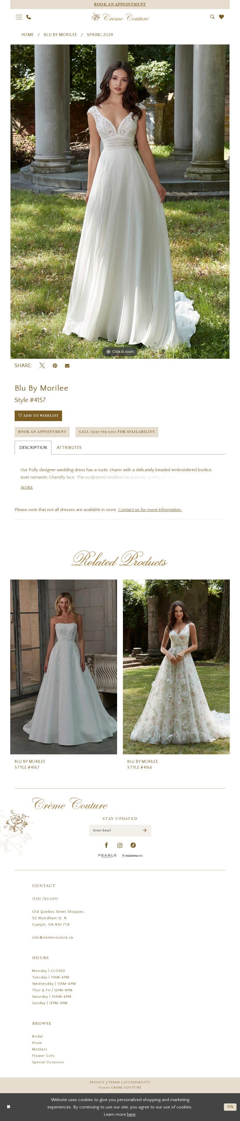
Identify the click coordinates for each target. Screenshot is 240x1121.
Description (33, 447)
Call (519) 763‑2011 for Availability (117, 432)
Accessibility (137, 1082)
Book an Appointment (42, 432)
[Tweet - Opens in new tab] (42, 366)
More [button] (27, 488)
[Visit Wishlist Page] (221, 16)
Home (27, 34)
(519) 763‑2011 (45, 899)
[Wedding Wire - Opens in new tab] (132, 855)
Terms (114, 1082)
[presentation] (63, 667)
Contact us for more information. (150, 509)
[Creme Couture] (120, 17)
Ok (230, 1107)
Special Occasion (48, 1062)
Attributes (69, 447)
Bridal (37, 1036)
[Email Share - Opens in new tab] (67, 366)
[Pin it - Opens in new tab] (54, 366)
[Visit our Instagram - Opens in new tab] (120, 845)
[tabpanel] (120, 201)
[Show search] (212, 17)
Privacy (97, 1082)
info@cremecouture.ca (52, 937)
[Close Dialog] (9, 1107)
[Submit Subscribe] (145, 830)
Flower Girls (43, 1056)
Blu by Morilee (60, 34)
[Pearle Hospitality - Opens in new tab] (107, 855)
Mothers (39, 1049)
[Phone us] (28, 17)
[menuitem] (19, 17)
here (131, 1114)
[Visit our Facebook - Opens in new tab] (107, 845)
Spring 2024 (100, 34)
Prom (37, 1043)
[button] (19, 17)
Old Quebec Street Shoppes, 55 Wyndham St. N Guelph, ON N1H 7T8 (58, 918)
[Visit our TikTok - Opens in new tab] (133, 845)
